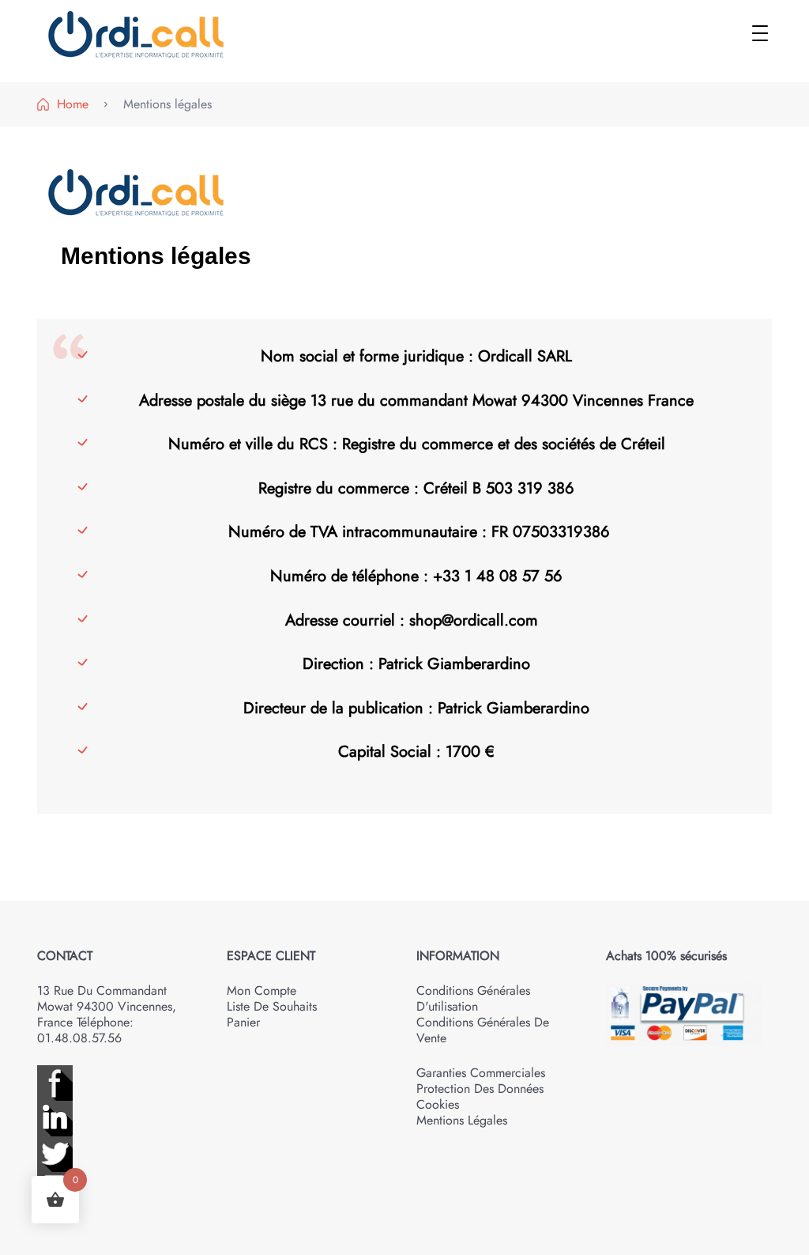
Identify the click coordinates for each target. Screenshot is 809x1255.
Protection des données (480, 1088)
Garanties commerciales (480, 1073)
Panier (243, 1022)
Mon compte (261, 990)
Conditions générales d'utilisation (473, 998)
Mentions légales (461, 1120)
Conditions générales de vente (482, 1030)
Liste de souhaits (272, 1006)
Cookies (437, 1104)
